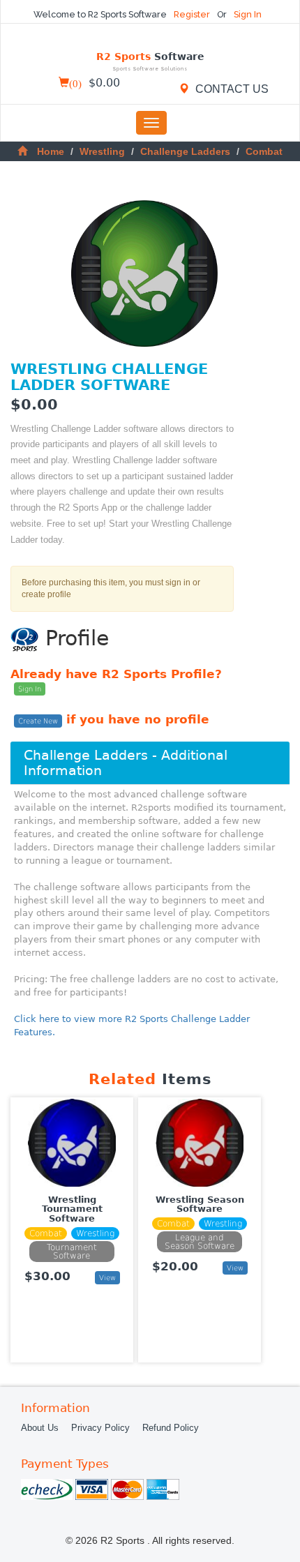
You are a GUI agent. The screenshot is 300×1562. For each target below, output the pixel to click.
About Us (40, 1428)
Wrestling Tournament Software (72, 1209)
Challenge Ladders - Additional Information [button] (125, 762)
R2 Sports (150, 62)
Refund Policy (170, 1428)
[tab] (150, 763)
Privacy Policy (100, 1428)
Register (193, 14)
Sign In (248, 14)
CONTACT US (231, 88)
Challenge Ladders (185, 151)
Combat (264, 151)
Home (50, 151)
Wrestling (102, 151)
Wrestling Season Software (200, 1204)
